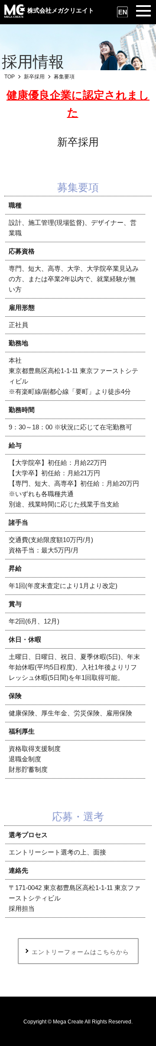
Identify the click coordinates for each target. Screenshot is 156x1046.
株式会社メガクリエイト (60, 10)
